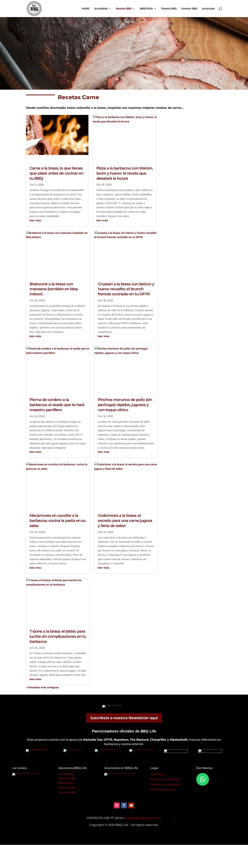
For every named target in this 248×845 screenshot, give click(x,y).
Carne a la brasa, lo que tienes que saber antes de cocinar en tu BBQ (56, 173)
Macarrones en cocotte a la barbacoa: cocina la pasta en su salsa (58, 520)
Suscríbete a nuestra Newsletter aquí (124, 717)
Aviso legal (157, 774)
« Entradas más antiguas (42, 687)
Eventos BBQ (189, 8)
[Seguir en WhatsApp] (202, 779)
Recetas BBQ (124, 8)
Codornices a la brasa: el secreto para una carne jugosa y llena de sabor (125, 520)
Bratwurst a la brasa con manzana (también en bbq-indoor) (54, 289)
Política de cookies (162, 789)
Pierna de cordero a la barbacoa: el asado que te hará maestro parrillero (57, 404)
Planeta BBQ (169, 8)
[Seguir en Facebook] (124, 805)
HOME (86, 8)
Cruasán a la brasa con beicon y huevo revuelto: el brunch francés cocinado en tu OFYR (126, 289)
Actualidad (101, 8)
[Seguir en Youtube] (131, 805)
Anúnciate (208, 8)
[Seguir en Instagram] (117, 805)
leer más (35, 220)
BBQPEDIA (146, 8)
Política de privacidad (164, 779)
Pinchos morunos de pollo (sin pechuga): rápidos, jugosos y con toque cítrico (125, 404)
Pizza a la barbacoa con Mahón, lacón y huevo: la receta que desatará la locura (124, 173)
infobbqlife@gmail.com (143, 818)
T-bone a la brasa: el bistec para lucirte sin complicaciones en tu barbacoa (58, 636)
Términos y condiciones (166, 784)
